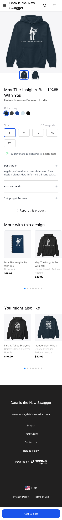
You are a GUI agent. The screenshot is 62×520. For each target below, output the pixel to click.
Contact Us (31, 442)
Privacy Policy (21, 496)
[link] (17, 244)
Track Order (31, 433)
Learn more (49, 153)
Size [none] (6, 125)
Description (10, 165)
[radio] (10, 133)
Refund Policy (31, 450)
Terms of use (41, 496)
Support (31, 425)
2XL (10, 143)
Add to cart (31, 514)
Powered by (22, 461)
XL (52, 132)
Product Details (13, 186)
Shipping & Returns (15, 198)
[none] (47, 125)
